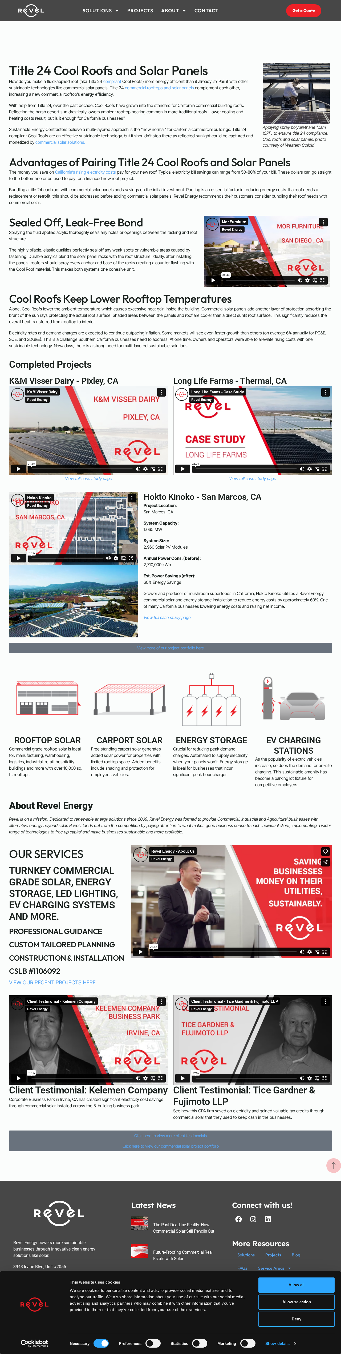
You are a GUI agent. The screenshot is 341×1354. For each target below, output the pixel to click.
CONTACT (206, 10)
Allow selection (296, 1302)
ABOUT (170, 10)
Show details (277, 1343)
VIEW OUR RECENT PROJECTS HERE (52, 982)
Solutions (246, 1254)
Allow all (297, 1285)
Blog (296, 1254)
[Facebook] (238, 1219)
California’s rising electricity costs (85, 172)
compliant (112, 81)
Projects (273, 1254)
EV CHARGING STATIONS (293, 745)
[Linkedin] (268, 1219)
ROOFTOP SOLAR (47, 740)
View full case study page (88, 478)
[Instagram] (253, 1219)
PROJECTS (140, 10)
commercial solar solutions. (60, 142)
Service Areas (271, 1268)
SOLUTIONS (97, 10)
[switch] (153, 1343)
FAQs (242, 1268)
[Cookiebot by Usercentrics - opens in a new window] (34, 1344)
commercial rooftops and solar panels (159, 87)
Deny (296, 1319)
